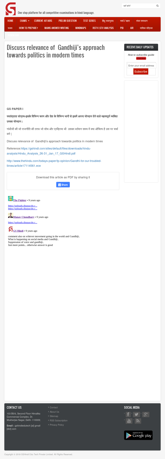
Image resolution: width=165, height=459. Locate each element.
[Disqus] (63, 235)
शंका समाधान (142, 20)
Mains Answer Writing (56, 28)
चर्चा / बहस (125, 20)
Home (10, 20)
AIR (131, 28)
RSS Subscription (59, 420)
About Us (54, 411)
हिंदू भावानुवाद (108, 20)
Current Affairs (43, 20)
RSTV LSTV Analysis (103, 28)
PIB (122, 28)
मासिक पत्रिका (146, 28)
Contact (54, 407)
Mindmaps (80, 28)
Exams (23, 20)
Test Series (89, 20)
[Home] (10, 5)
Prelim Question (68, 20)
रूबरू (10, 28)
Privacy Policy (57, 424)
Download (13, 35)
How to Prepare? (28, 28)
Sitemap (54, 416)
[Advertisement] (63, 83)
